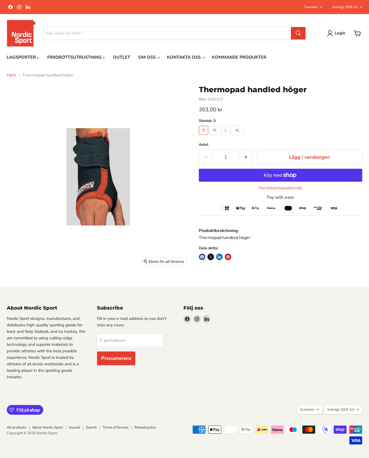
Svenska (311, 7)
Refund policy (145, 427)
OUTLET (121, 57)
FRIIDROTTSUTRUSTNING (75, 57)
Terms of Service (116, 427)
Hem (11, 75)
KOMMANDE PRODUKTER (239, 57)
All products (16, 427)
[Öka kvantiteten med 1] (246, 157)
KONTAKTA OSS (184, 57)
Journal (74, 427)
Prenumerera (116, 358)
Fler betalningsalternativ (281, 188)
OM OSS (147, 57)
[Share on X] (210, 257)
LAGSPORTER (22, 57)
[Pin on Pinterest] (228, 257)
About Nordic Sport (47, 427)
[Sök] (298, 33)
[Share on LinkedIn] (219, 257)
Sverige (345, 7)
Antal (203, 144)
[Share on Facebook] (202, 257)
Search (91, 427)
